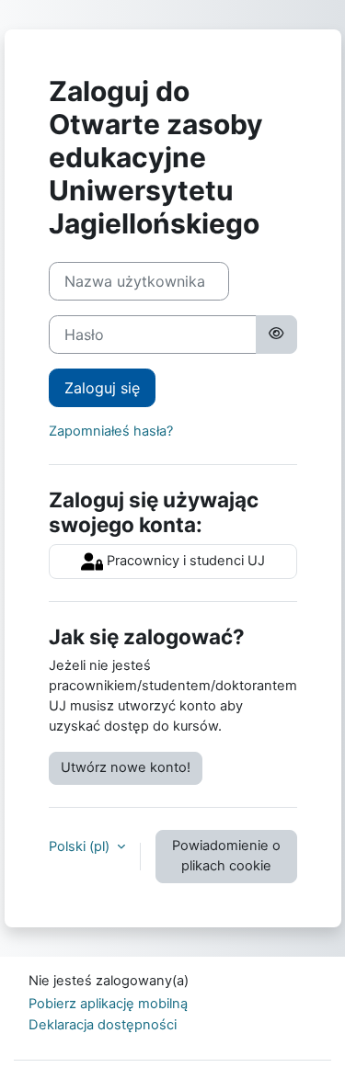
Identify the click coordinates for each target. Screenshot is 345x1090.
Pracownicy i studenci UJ (184, 560)
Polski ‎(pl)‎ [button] (81, 846)
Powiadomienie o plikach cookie (226, 855)
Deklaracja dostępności (103, 1024)
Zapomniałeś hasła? (111, 431)
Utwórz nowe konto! (125, 767)
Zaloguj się (102, 388)
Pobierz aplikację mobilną (108, 1003)
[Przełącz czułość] (276, 334)
